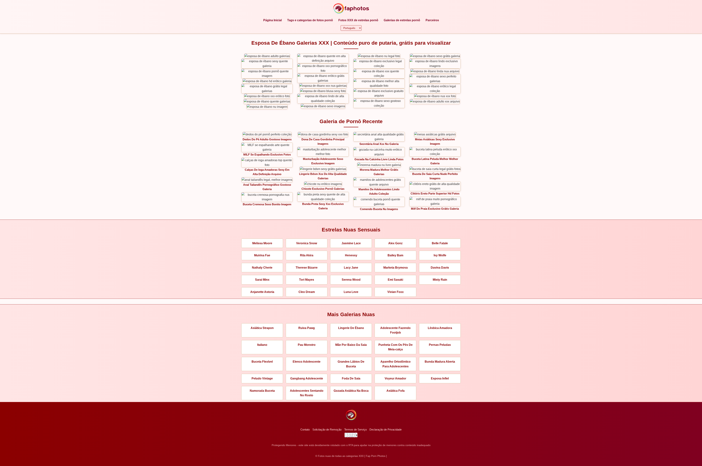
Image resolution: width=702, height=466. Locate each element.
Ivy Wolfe (440, 255)
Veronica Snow (306, 243)
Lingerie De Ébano (351, 328)
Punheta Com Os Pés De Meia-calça (395, 347)
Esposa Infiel (440, 378)
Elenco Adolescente (306, 361)
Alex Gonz (395, 243)
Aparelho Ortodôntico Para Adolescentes (395, 364)
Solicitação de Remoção (326, 429)
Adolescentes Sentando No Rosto (306, 393)
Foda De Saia (351, 378)
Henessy (351, 255)
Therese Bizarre (307, 267)
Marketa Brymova (395, 267)
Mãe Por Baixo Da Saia (351, 344)
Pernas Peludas (440, 344)
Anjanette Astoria (262, 291)
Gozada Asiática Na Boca (351, 390)
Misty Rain (440, 279)
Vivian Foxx (395, 291)
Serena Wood (351, 279)
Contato (305, 429)
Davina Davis (440, 267)
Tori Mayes (306, 279)
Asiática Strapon (262, 328)
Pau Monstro (307, 344)
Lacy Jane (351, 267)
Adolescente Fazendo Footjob (395, 330)
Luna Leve (351, 291)
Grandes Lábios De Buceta (351, 364)
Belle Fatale (440, 243)
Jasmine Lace (351, 243)
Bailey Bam (395, 255)
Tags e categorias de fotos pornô (310, 20)
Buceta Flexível (262, 361)
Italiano (262, 344)
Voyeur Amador (395, 378)
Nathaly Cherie (262, 267)
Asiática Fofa (395, 390)
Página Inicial (272, 20)
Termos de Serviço (355, 429)
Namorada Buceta (262, 390)
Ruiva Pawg (306, 328)
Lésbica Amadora (440, 328)
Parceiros (432, 20)
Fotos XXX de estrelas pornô (358, 20)
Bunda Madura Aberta (440, 361)
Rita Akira (306, 255)
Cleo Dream (307, 291)
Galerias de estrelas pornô (402, 20)
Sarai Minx (262, 279)
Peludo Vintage (262, 378)
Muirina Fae (262, 255)
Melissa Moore (262, 243)
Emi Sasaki (395, 279)
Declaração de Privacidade (385, 429)
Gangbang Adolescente (306, 378)
